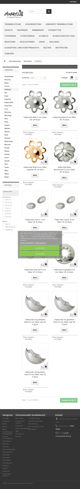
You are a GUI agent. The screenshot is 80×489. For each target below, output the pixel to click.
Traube (6, 167)
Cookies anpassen (40, 243)
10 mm (8, 214)
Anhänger (22, 30)
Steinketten (54, 30)
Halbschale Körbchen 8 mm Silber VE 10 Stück (35, 271)
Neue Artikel (19, 418)
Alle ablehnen (40, 248)
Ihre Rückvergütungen (36, 421)
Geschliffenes (27, 42)
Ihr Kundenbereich (37, 415)
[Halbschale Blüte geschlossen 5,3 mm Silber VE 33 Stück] (64, 151)
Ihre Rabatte (32, 429)
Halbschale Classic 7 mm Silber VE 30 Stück (35, 221)
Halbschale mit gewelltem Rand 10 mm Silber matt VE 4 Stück (35, 322)
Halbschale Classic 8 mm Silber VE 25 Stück (64, 221)
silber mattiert (10, 227)
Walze (6, 170)
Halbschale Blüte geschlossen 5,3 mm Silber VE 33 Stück (64, 169)
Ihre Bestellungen (34, 418)
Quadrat (7, 125)
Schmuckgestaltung (64, 36)
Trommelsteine (13, 24)
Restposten (61, 47)
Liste (76, 79)
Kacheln (72, 79)
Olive (6, 118)
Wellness (54, 42)
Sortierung (25, 78)
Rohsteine (10, 42)
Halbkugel (7, 89)
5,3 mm (8, 202)
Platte (6, 122)
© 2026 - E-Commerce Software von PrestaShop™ (17, 483)
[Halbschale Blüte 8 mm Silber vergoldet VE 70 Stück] (35, 151)
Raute (6, 135)
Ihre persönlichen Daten (36, 426)
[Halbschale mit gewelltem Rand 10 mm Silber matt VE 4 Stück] (35, 304)
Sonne (6, 157)
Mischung (7, 112)
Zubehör (9, 53)
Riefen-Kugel (8, 141)
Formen (6, 86)
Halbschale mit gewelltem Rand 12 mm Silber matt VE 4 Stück (64, 322)
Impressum (19, 426)
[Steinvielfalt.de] (13, 13)
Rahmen (7, 131)
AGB (17, 431)
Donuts (9, 30)
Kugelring (7, 99)
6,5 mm (8, 205)
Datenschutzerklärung (23, 428)
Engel (42, 42)
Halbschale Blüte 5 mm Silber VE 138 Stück (35, 118)
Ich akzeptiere (40, 253)
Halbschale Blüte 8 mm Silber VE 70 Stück (64, 118)
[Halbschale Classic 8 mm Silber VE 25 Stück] (64, 204)
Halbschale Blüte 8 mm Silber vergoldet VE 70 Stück (35, 168)
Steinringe (10, 36)
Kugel (6, 96)
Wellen (6, 174)
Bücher (47, 47)
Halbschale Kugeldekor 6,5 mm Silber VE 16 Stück (64, 271)
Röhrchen (7, 144)
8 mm (7, 211)
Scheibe (7, 154)
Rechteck (7, 138)
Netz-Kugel (7, 115)
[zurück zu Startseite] (5, 61)
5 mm (7, 199)
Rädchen (7, 128)
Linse (6, 109)
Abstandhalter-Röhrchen (9, 78)
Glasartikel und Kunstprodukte (22, 47)
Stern (6, 164)
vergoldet (8, 230)
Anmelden (73, 2)
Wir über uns (20, 434)
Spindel (6, 161)
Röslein (6, 151)
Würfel (6, 177)
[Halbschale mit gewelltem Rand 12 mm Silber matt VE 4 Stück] (64, 304)
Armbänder (38, 30)
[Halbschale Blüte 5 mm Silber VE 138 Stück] (35, 102)
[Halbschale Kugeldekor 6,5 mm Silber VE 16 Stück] (64, 254)
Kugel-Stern (8, 105)
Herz (5, 92)
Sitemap (18, 436)
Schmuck (43, 36)
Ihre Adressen (33, 424)
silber (7, 224)
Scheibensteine (33, 24)
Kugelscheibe (8, 102)
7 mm (7, 208)
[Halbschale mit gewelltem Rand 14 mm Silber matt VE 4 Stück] (35, 356)
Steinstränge (27, 36)
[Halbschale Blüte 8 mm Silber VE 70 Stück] (64, 102)
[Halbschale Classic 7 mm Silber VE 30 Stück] (35, 204)
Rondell (6, 148)
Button (6, 83)
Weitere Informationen (27, 243)
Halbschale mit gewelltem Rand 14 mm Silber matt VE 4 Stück (35, 374)
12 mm (8, 216)
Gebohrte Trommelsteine (59, 24)
